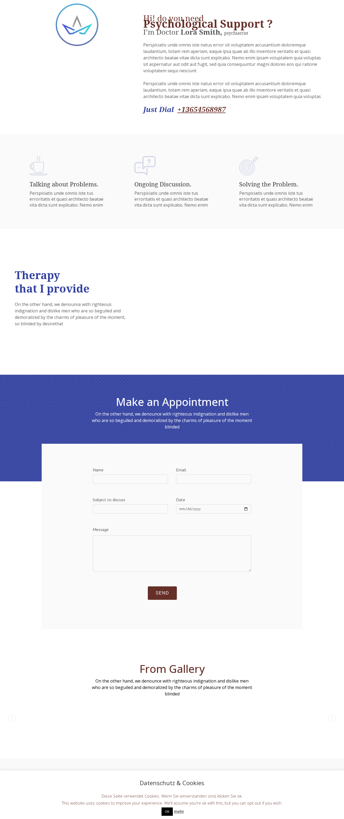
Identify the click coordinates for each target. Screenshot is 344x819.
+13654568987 (201, 109)
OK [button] (167, 811)
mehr (179, 811)
